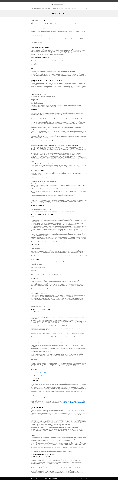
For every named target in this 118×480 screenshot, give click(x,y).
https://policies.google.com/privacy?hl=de (71, 427)
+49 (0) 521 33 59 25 (55, 478)
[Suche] (86, 8)
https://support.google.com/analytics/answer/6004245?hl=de (41, 375)
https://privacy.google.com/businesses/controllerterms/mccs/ (41, 351)
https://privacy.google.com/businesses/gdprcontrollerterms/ (40, 425)
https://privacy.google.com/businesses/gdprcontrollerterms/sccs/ (62, 425)
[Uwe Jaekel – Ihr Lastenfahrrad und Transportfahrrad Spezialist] (59, 5)
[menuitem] (82, 0)
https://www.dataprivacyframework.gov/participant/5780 (40, 329)
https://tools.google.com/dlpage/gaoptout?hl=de (43, 372)
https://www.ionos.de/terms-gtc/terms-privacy (68, 71)
